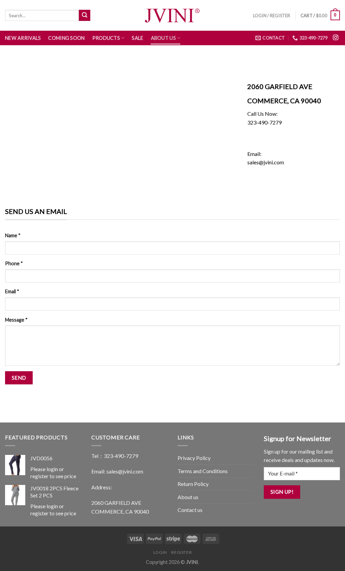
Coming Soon (66, 38)
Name (13, 235)
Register (181, 552)
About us (163, 38)
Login (160, 552)
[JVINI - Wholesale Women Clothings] (172, 15)
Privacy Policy (194, 458)
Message (16, 320)
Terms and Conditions (203, 471)
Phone (14, 263)
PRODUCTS (106, 38)
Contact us (190, 510)
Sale (137, 38)
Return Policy (193, 484)
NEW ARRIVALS (23, 38)
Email (12, 291)
